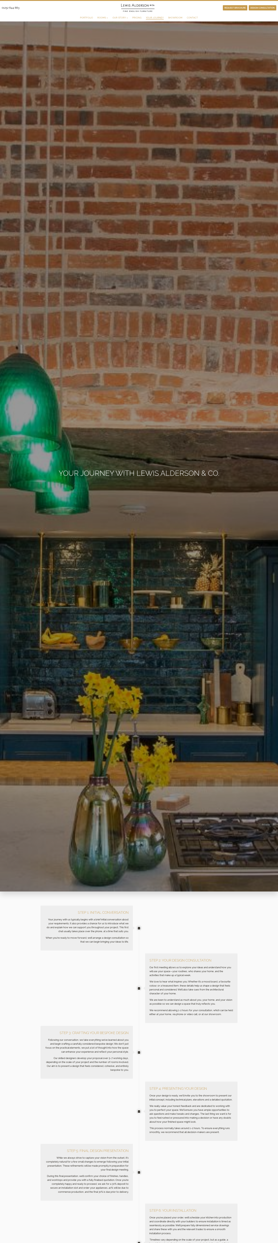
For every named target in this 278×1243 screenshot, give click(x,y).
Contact (192, 17)
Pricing (136, 17)
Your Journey (155, 17)
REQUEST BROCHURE (235, 8)
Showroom (175, 17)
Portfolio (86, 17)
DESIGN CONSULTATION (262, 8)
